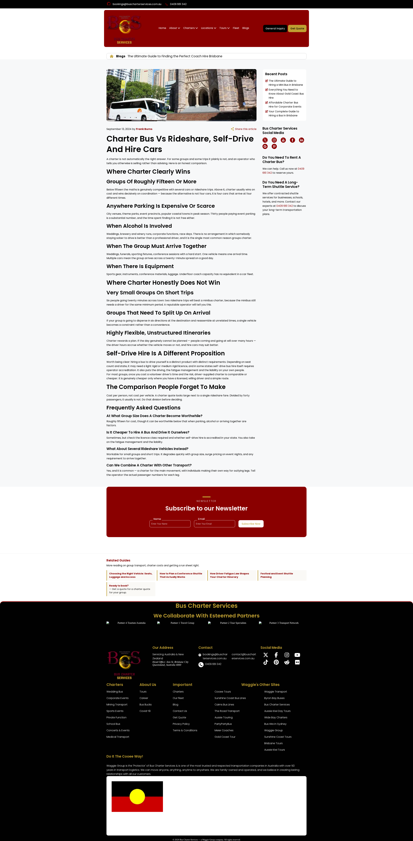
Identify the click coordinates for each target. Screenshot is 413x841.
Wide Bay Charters (275, 717)
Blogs (245, 28)
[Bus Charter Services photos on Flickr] (297, 663)
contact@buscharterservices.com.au (244, 656)
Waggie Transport (275, 691)
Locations (207, 28)
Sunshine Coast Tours (278, 737)
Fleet (236, 28)
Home (162, 28)
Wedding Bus (114, 691)
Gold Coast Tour (225, 737)
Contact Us (180, 711)
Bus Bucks (146, 704)
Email (201, 519)
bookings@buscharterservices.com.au (137, 4)
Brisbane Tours (273, 743)
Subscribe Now (251, 524)
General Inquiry (275, 28)
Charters (189, 28)
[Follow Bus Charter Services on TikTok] (266, 663)
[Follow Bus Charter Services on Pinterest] (276, 663)
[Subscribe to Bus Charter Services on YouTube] (297, 656)
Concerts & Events (118, 730)
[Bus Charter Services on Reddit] (287, 663)
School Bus (113, 724)
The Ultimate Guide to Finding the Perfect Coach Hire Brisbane (174, 56)
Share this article (246, 129)
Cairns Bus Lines (224, 704)
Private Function (116, 717)
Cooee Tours (223, 691)
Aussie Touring (224, 717)
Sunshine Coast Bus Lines (230, 698)
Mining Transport (116, 704)
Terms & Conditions (185, 730)
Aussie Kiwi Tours (274, 750)
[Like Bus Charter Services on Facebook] (276, 656)
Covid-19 (145, 711)
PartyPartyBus (223, 724)
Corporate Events (117, 698)
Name (157, 519)
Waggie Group (273, 730)
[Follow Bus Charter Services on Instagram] (287, 656)
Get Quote (297, 28)
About (173, 28)
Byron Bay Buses (274, 698)
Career (144, 698)
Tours (223, 28)
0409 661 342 (178, 4)
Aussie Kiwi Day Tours (277, 711)
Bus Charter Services (277, 704)
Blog (175, 704)
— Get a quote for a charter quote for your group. (129, 589)
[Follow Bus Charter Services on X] (266, 656)
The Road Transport (227, 711)
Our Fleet (178, 698)
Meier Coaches (224, 730)
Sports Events (114, 711)
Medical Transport (117, 737)
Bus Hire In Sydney (275, 724)
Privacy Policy (181, 724)
